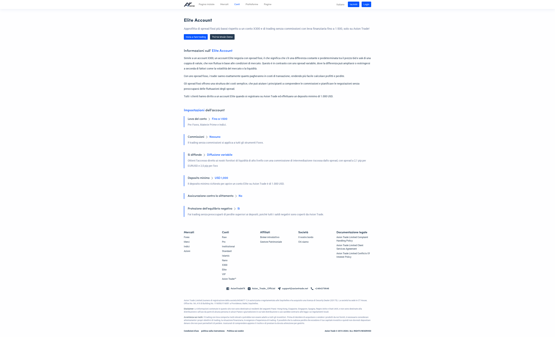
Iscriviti (353, 4)
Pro (223, 241)
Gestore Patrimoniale (271, 241)
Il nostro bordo (305, 237)
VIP (224, 274)
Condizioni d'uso (191, 330)
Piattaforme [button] (252, 4)
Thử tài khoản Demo (222, 36)
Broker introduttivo (269, 237)
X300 (224, 264)
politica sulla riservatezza (213, 330)
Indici (187, 246)
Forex (186, 237)
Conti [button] (237, 4)
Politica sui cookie (235, 330)
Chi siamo (303, 241)
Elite (224, 269)
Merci (187, 241)
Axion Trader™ (229, 278)
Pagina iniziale (206, 4)
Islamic (226, 255)
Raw (224, 237)
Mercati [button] (224, 4)
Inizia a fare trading (196, 36)
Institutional (228, 246)
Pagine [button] (267, 4)
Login (366, 4)
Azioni (187, 250)
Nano (224, 260)
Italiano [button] (340, 4)
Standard (227, 250)
